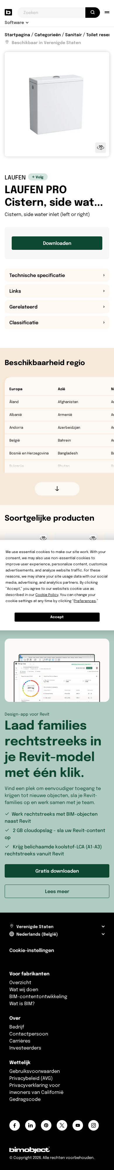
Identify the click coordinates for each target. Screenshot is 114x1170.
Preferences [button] (85, 601)
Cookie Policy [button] (46, 595)
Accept (57, 617)
